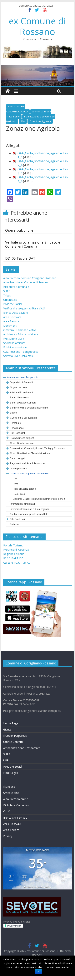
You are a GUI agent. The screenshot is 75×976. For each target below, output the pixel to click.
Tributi (7, 295)
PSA (23, 121)
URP (6, 760)
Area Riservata (12, 317)
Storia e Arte (11, 793)
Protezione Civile (13, 339)
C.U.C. (6, 811)
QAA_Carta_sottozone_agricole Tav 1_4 (43, 155)
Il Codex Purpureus (15, 735)
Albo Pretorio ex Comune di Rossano (26, 282)
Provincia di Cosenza (16, 549)
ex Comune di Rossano (37, 26)
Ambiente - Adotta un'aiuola (20, 334)
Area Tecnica (11, 321)
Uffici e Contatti (13, 742)
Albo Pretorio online (15, 799)
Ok (38, 971)
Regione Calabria (13, 554)
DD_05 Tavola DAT (20, 258)
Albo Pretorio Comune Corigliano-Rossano (29, 278)
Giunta (7, 729)
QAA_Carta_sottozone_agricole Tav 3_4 (43, 171)
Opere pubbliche (19, 230)
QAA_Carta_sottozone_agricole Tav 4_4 (43, 179)
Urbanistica (10, 300)
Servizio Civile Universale (18, 356)
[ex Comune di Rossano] (7, 91)
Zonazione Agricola (40, 121)
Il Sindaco (9, 786)
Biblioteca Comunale (16, 287)
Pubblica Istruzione (15, 347)
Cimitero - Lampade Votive (20, 330)
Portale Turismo (13, 545)
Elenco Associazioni (15, 312)
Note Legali (10, 773)
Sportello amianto (14, 343)
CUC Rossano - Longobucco (20, 351)
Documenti (10, 325)
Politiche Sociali (12, 304)
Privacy (7, 836)
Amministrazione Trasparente (21, 748)
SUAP (6, 291)
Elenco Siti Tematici (15, 817)
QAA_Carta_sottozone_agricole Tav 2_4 (43, 163)
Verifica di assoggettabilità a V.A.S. (24, 308)
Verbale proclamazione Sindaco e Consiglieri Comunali (32, 244)
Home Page (10, 723)
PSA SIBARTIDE (13, 558)
